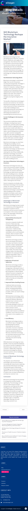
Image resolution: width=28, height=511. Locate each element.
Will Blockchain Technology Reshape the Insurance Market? (13, 428)
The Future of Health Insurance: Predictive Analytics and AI (14, 432)
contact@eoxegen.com (8, 502)
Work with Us (5, 472)
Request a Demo (5, 485)
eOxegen (10, 508)
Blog (2, 467)
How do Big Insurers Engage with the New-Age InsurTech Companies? (13, 421)
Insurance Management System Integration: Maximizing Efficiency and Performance (12, 425)
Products (3, 481)
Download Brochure (5, 469)
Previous (5, 409)
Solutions (3, 483)
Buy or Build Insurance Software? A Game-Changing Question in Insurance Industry (14, 436)
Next (23, 409)
